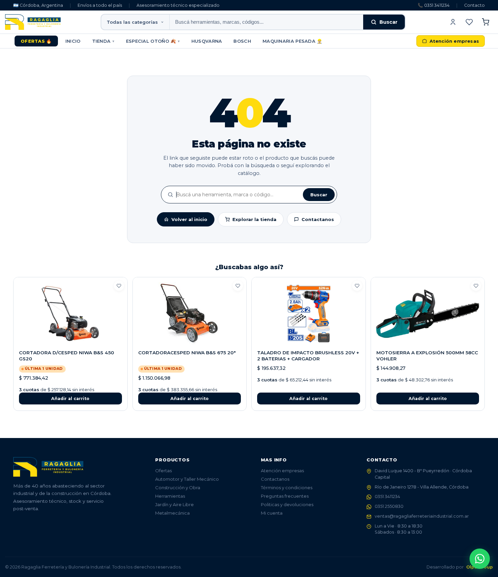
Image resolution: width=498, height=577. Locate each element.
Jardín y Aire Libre (174, 504)
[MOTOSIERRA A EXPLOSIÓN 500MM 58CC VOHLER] (428, 313)
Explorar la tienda (254, 219)
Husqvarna (206, 41)
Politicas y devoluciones (287, 504)
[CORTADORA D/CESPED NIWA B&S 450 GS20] (70, 313)
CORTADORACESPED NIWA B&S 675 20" (187, 352)
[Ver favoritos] (469, 22)
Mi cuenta (272, 513)
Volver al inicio (189, 219)
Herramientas (170, 496)
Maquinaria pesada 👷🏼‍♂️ (293, 41)
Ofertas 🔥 (36, 41)
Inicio (73, 41)
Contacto (474, 5)
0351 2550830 (389, 506)
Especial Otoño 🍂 (153, 41)
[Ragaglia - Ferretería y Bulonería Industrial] (33, 22)
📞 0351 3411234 (434, 5)
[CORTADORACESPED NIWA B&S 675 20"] (190, 313)
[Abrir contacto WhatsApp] (480, 559)
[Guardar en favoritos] (119, 286)
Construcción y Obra (177, 487)
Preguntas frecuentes (285, 496)
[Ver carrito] (485, 22)
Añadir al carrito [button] (70, 398)
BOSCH (242, 41)
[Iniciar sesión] (452, 22)
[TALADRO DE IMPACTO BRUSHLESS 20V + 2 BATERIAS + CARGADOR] (309, 313)
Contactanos (318, 219)
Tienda (103, 41)
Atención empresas (282, 470)
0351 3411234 (387, 496)
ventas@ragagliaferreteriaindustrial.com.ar (422, 516)
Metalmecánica (172, 513)
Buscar (388, 22)
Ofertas (163, 470)
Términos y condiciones (286, 487)
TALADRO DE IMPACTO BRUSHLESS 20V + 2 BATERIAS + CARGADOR (308, 355)
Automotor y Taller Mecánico (187, 479)
